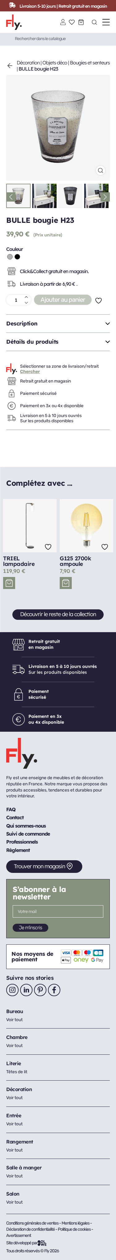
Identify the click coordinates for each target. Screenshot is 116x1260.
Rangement (19, 1142)
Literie (13, 1063)
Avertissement (18, 1235)
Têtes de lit (16, 1071)
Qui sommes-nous (26, 826)
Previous (10, 197)
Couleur (14, 249)
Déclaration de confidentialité (30, 1229)
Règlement (18, 850)
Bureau (14, 1011)
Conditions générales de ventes (32, 1223)
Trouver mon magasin (39, 866)
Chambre (17, 1037)
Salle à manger (23, 1167)
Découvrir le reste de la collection (58, 614)
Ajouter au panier (63, 299)
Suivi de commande (28, 834)
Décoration (28, 62)
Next (105, 197)
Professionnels (22, 842)
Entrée (13, 1115)
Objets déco (54, 62)
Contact (15, 817)
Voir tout (14, 1019)
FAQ (10, 809)
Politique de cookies (74, 1229)
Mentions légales (76, 1223)
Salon (12, 1194)
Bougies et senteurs (90, 62)
